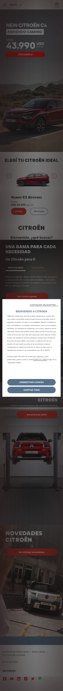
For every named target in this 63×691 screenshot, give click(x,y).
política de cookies (40, 359)
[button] (44, 305)
